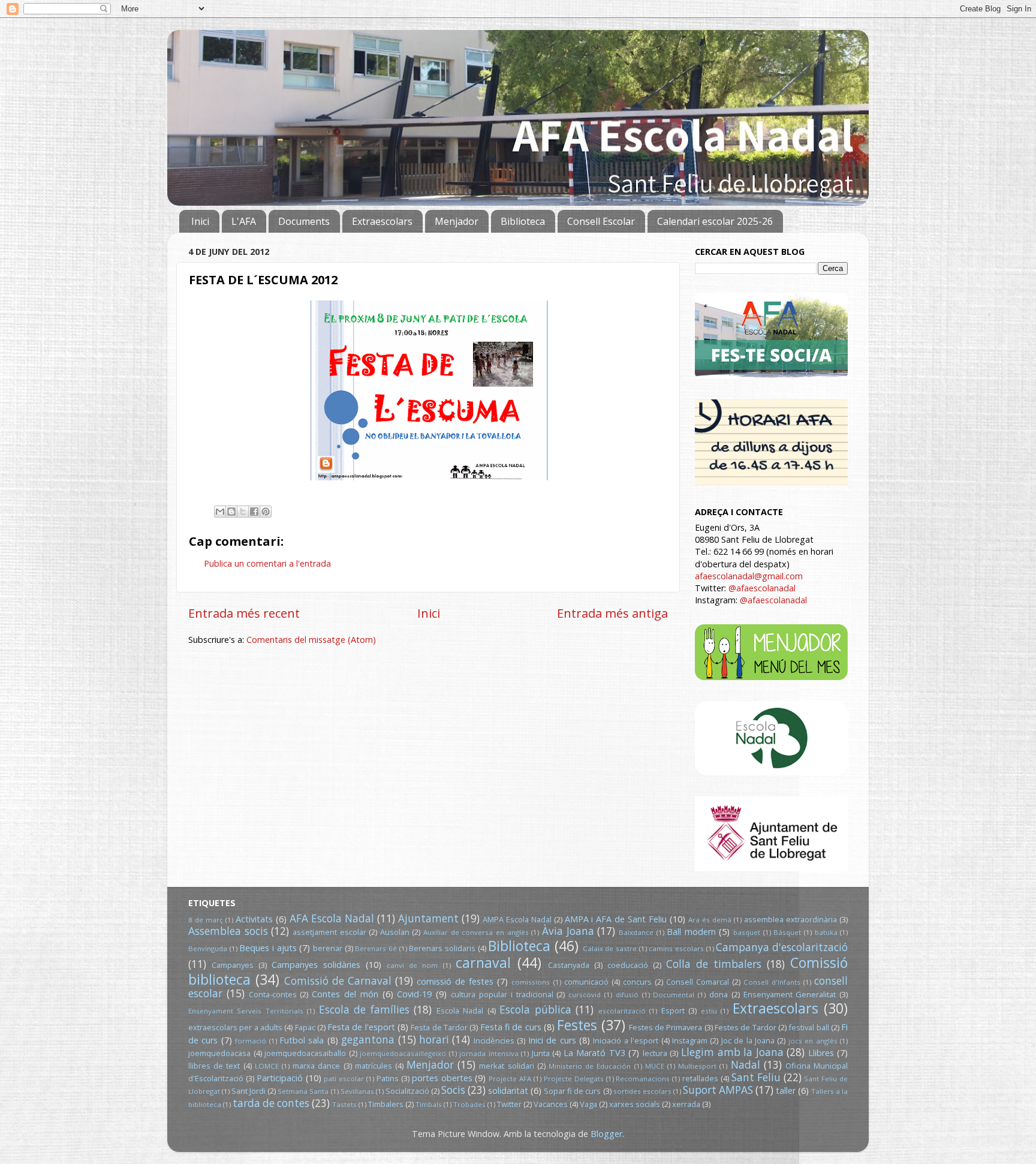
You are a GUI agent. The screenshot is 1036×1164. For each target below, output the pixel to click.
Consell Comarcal (697, 981)
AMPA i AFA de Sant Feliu (616, 919)
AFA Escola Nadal (332, 918)
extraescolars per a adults (235, 1027)
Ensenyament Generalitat (789, 994)
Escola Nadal (459, 1010)
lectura (655, 1053)
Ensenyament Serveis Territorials (245, 1010)
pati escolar (344, 1078)
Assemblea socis (228, 931)
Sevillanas (357, 1091)
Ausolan (394, 932)
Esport (673, 1010)
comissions (530, 981)
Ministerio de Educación (590, 1065)
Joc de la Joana (748, 1040)
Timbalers (385, 1104)
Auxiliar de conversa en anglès (476, 932)
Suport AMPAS (718, 1090)
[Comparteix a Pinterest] (266, 512)
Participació (280, 1078)
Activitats (254, 919)
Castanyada (568, 965)
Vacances (551, 1104)
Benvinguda (207, 948)
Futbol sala (301, 1040)
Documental (673, 994)
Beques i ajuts (267, 948)
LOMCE (267, 1065)
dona (718, 994)
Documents (304, 221)
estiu (709, 1010)
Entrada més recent (244, 612)
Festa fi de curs (510, 1027)
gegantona (367, 1039)
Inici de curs (552, 1040)
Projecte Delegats (574, 1078)
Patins (388, 1078)
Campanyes (233, 965)
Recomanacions (643, 1078)
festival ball (808, 1027)
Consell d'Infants (771, 981)
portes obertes (442, 1078)
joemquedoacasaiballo (305, 1053)
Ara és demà (709, 919)
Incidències (494, 1040)
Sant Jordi (248, 1090)
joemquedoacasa (219, 1053)
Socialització (407, 1090)
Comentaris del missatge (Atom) (311, 639)
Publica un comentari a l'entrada (267, 563)
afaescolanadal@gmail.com (749, 576)
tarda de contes (271, 1103)
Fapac (305, 1027)
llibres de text (214, 1065)
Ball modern (691, 931)
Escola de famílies (364, 1009)
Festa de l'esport (361, 1027)
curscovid (584, 994)
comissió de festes (455, 981)
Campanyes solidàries (316, 964)
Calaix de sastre (610, 948)
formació (250, 1040)
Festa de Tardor (439, 1027)
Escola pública (535, 1009)
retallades (700, 1078)
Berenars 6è (376, 948)
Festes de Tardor (745, 1027)
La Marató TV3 (594, 1052)
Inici (200, 221)
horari (434, 1039)
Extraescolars (382, 221)
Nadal (745, 1065)
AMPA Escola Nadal (517, 919)
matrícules (373, 1065)
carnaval (483, 962)
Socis (453, 1090)
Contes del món (345, 994)
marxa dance (316, 1065)
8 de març (205, 919)
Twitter (509, 1104)
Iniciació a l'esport (625, 1040)
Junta (541, 1053)
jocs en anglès (813, 1040)
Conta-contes (273, 994)
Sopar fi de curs (572, 1090)
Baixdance (636, 932)
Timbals (428, 1104)
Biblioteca (523, 221)
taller (786, 1090)
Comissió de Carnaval (337, 981)
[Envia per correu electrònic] (220, 512)
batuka (826, 932)
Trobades (469, 1104)
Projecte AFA (510, 1078)
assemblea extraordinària (790, 919)
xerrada (686, 1104)
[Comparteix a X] (243, 512)
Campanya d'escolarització (782, 947)
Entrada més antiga (612, 612)
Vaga (588, 1104)
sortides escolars (642, 1091)
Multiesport (697, 1065)
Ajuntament (428, 918)
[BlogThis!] (231, 512)
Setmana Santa (303, 1091)
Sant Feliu (756, 1077)
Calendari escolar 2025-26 (715, 221)
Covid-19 (414, 994)
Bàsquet (787, 932)
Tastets (344, 1104)
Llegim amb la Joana (732, 1052)
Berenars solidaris (442, 948)
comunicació (586, 981)
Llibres (821, 1052)
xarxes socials (634, 1104)
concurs (637, 981)
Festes (577, 1024)
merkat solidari (506, 1065)
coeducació (627, 965)
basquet (746, 932)
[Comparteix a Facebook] (254, 512)
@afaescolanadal (762, 588)
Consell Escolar (601, 221)
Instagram (689, 1040)
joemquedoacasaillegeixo (403, 1053)
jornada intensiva (489, 1053)
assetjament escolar (329, 932)
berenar (327, 948)
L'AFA (243, 221)
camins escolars (676, 948)
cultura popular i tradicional (502, 994)
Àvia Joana (568, 931)
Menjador (456, 221)
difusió (627, 994)
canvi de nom (412, 965)
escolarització (622, 1010)
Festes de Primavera (666, 1027)
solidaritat (508, 1090)
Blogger (606, 1133)
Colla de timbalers (713, 964)
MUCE (654, 1065)
